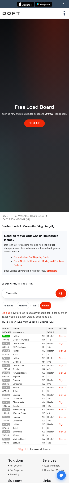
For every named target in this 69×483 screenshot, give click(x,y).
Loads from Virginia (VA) (16, 219)
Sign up (6, 313)
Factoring (14, 474)
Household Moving (54, 470)
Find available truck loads (28, 215)
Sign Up (23, 449)
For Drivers (16, 465)
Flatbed (23, 305)
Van (35, 305)
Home (5, 215)
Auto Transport (52, 465)
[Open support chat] (61, 475)
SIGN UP (34, 123)
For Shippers (16, 470)
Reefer (45, 305)
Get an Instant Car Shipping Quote (31, 257)
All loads (8, 305)
